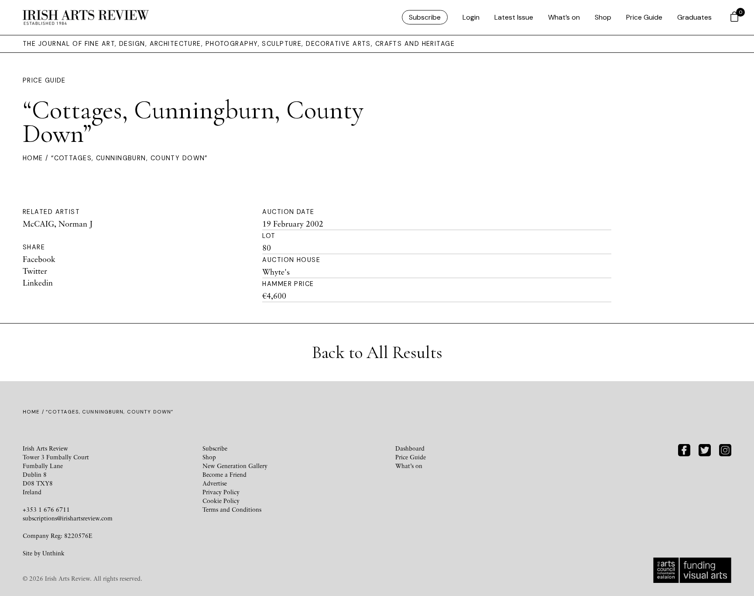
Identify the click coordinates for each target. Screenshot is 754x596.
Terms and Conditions (231, 509)
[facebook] (684, 449)
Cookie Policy (221, 500)
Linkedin (38, 282)
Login (471, 17)
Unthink (53, 553)
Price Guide (644, 17)
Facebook (39, 259)
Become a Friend (224, 474)
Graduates (694, 17)
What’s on (564, 17)
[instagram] (725, 449)
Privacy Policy (221, 492)
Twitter (35, 271)
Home (33, 158)
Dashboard (410, 448)
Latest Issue (513, 17)
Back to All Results (377, 352)
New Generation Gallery (234, 465)
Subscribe (425, 17)
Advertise (214, 483)
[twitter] (705, 449)
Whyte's (276, 271)
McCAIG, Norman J (58, 223)
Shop (603, 17)
